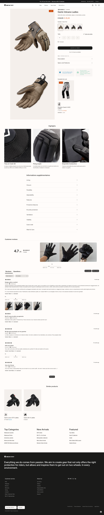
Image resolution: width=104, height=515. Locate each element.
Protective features (32, 205)
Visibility (29, 219)
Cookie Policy (69, 506)
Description (61, 59)
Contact (7, 492)
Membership (83, 1)
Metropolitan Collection (42, 437)
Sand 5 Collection (73, 435)
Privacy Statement (77, 506)
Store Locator (40, 492)
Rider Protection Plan (10, 494)
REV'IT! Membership (9, 496)
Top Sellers (71, 432)
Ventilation (30, 214)
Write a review (95, 270)
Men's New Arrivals (41, 440)
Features (29, 200)
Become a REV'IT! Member (58, 1)
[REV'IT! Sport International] (8, 5)
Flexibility (29, 190)
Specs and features (64, 63)
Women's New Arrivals (42, 443)
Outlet (70, 437)
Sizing (6, 490)
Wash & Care (30, 229)
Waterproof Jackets (8, 432)
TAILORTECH (40, 490)
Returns (6, 485)
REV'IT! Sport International (13, 510)
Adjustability (30, 195)
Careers (39, 485)
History (38, 483)
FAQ (6, 481)
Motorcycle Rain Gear (9, 440)
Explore (39, 494)
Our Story (39, 481)
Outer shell (30, 224)
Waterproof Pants (8, 435)
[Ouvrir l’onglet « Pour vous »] (101, 512)
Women (46, 5)
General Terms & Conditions (87, 506)
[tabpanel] (52, 327)
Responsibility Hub (41, 487)
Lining (28, 180)
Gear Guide (53, 5)
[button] (49, 252)
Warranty (7, 487)
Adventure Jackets (8, 437)
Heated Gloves (72, 443)
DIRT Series (39, 432)
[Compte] (92, 5)
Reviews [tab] (9, 271)
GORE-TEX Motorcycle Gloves (11, 443)
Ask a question (88, 270)
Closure (29, 185)
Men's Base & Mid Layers (75, 440)
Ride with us (61, 5)
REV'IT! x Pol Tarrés (41, 435)
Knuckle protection (32, 210)
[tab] (17, 271)
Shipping (7, 483)
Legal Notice (96, 506)
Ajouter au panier (75, 47)
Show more (52, 376)
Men (41, 5)
